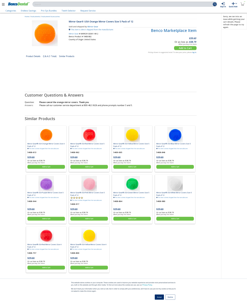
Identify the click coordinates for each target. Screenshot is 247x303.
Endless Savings (28, 10)
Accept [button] (159, 297)
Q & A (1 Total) (49, 56)
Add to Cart (185, 48)
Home (27, 16)
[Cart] (242, 2)
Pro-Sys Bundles (49, 10)
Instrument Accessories (51, 16)
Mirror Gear (92, 26)
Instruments (35, 16)
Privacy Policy (147, 285)
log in (194, 52)
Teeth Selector (68, 10)
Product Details (33, 56)
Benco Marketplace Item (174, 30)
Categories (11, 10)
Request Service (88, 10)
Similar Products (66, 56)
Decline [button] (170, 297)
